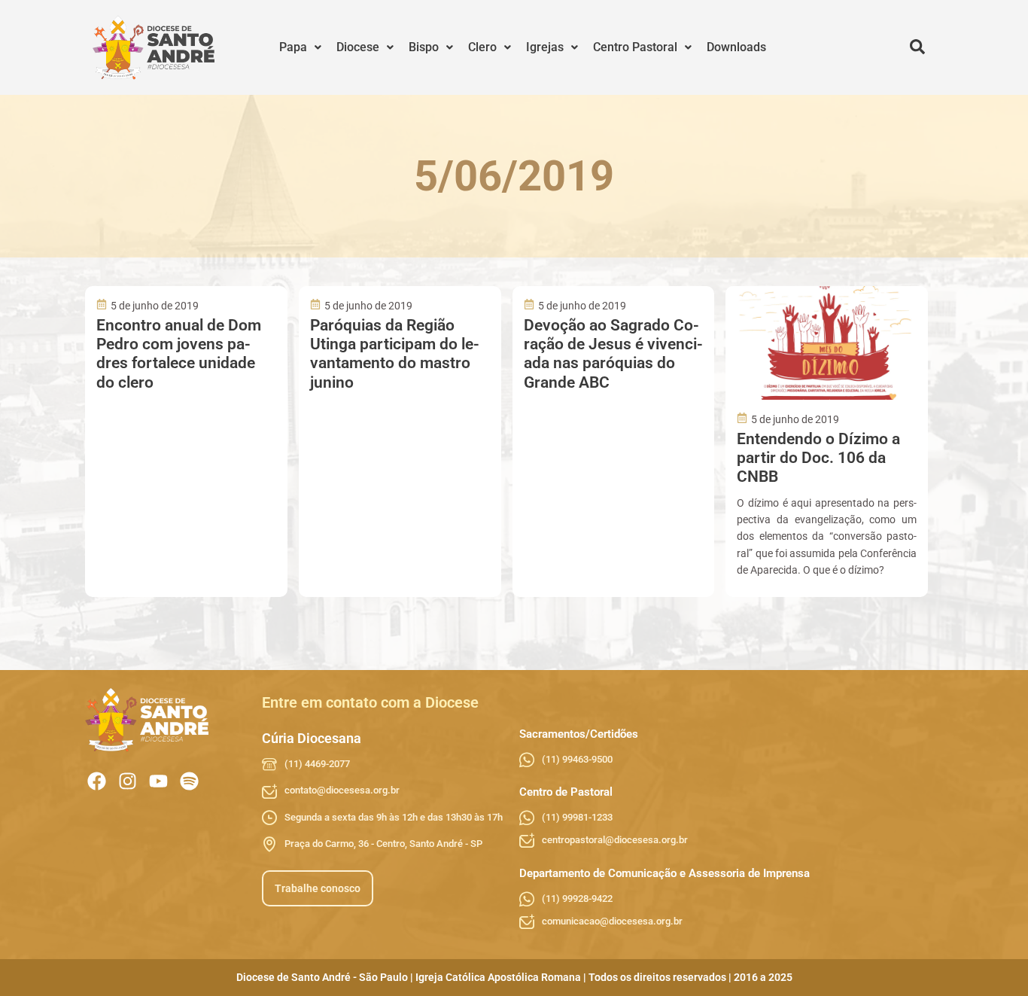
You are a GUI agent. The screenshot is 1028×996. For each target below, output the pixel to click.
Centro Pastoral (635, 47)
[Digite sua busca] (917, 47)
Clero (482, 47)
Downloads (736, 47)
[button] (300, 47)
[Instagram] (127, 781)
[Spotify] (189, 781)
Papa (293, 47)
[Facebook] (96, 781)
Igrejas (545, 47)
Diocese (357, 47)
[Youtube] (158, 781)
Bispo (424, 47)
